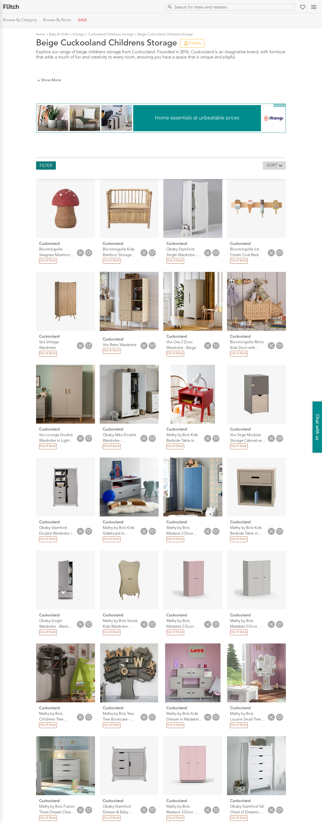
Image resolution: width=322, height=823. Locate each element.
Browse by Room (57, 20)
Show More (51, 80)
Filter (46, 165)
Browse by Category (20, 20)
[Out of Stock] (48, 263)
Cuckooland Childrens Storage (111, 34)
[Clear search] (290, 7)
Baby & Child (58, 34)
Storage (78, 34)
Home (40, 34)
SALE (82, 20)
